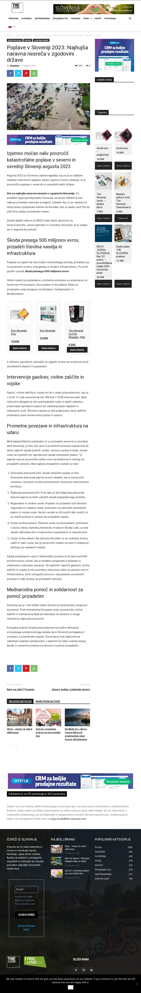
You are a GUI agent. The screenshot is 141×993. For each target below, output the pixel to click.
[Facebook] (10, 73)
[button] (130, 18)
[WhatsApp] (34, 73)
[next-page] (14, 746)
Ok (70, 987)
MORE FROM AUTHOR (48, 701)
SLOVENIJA (26, 18)
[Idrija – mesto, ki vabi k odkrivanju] (19, 717)
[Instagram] (84, 970)
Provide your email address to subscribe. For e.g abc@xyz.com (25, 900)
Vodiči (98, 18)
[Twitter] (18, 73)
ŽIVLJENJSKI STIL (60, 18)
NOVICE (27, 40)
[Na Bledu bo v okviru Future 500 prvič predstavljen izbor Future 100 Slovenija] (77, 717)
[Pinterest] (26, 73)
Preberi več (123, 218)
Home (10, 35)
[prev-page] (9, 746)
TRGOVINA (13, 18)
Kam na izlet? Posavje (20, 689)
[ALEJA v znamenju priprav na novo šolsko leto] (48, 717)
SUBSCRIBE (26, 914)
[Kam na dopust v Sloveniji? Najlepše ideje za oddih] (57, 861)
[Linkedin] (91, 970)
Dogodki (75, 18)
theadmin (14, 65)
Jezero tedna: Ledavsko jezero (70, 689)
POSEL (86, 18)
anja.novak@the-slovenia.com (68, 818)
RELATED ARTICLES (20, 701)
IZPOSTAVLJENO (23, 35)
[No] (136, 984)
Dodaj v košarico (20, 348)
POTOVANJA (110, 18)
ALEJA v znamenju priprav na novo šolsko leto (48, 732)
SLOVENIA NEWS (41, 40)
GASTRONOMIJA (42, 18)
